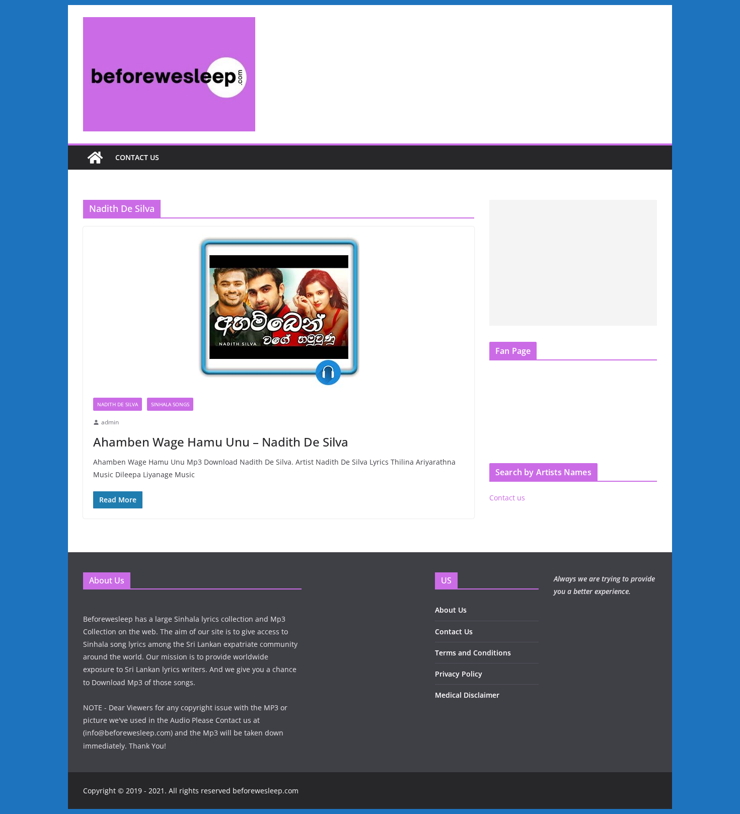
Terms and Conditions (473, 652)
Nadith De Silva (117, 404)
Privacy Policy (458, 674)
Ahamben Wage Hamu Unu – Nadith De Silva (220, 441)
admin (110, 422)
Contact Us (454, 631)
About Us (451, 610)
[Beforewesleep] (95, 157)
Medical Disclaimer (467, 695)
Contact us (137, 157)
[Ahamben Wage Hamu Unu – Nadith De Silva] (278, 307)
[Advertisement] (573, 263)
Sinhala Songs (170, 404)
